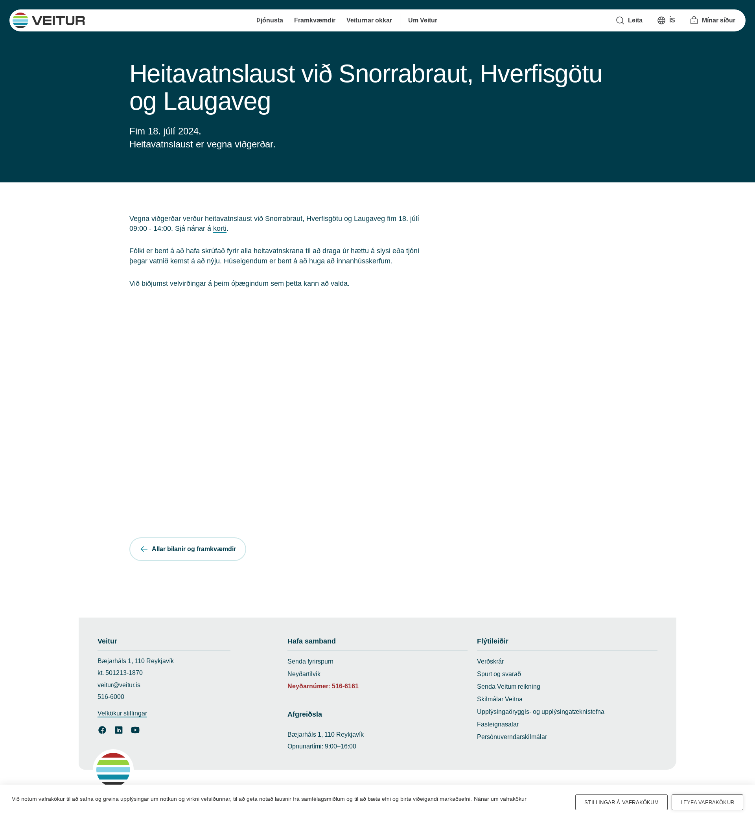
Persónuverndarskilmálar (512, 737)
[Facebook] (102, 730)
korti (219, 228)
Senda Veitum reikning (508, 686)
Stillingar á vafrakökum (621, 802)
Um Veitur (422, 20)
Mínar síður (718, 20)
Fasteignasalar (498, 724)
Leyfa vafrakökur (707, 802)
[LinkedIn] (118, 730)
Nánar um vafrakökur (500, 799)
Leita (635, 20)
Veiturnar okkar (369, 20)
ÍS (672, 20)
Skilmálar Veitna (500, 699)
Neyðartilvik (303, 674)
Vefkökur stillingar (122, 713)
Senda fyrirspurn (310, 661)
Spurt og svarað (499, 674)
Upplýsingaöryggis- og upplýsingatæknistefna (540, 711)
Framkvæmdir (314, 20)
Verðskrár (490, 661)
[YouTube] (135, 730)
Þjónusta (269, 20)
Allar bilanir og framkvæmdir (194, 549)
